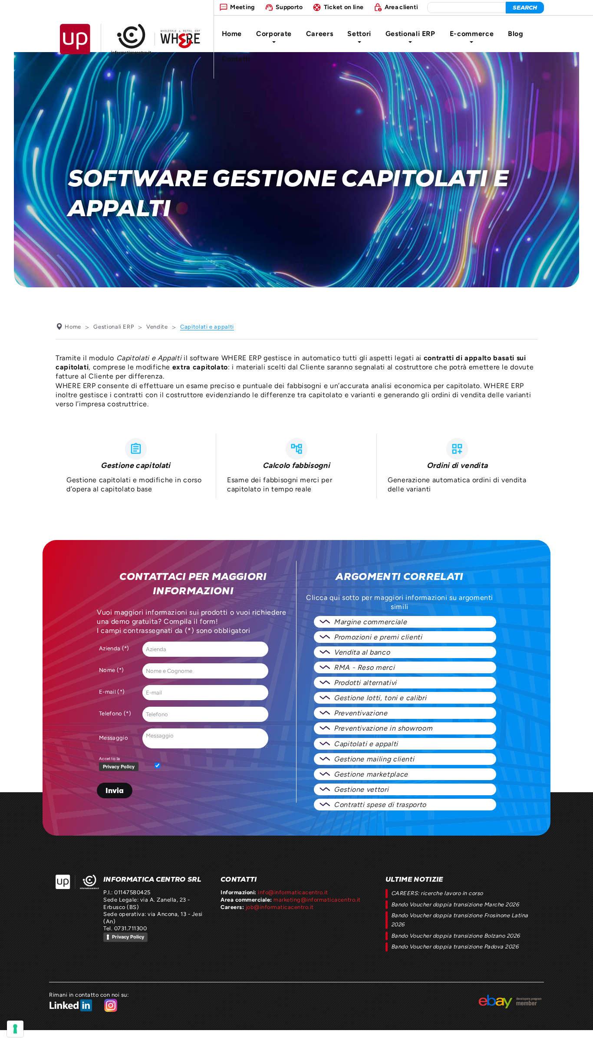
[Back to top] (578, 1029)
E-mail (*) (112, 692)
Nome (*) (111, 670)
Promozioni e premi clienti (378, 637)
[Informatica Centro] (77, 882)
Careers (319, 34)
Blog (516, 34)
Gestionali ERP (410, 34)
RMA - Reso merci (364, 667)
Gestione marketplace (371, 774)
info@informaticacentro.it (293, 892)
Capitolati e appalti (366, 744)
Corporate (274, 34)
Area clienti (401, 6)
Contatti (236, 59)
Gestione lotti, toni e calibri (380, 698)
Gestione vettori (361, 789)
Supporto (289, 6)
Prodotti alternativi (365, 682)
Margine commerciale (370, 622)
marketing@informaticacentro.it (316, 899)
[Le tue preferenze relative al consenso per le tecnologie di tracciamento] (15, 1029)
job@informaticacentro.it (280, 907)
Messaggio (113, 738)
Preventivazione (361, 713)
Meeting (242, 6)
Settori (359, 34)
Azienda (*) (114, 648)
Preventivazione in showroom (383, 728)
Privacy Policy (128, 937)
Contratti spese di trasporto (380, 804)
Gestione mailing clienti (374, 759)
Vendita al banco (362, 652)
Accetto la (109, 758)
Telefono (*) (115, 713)
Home (232, 34)
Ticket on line (343, 6)
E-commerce (472, 34)
